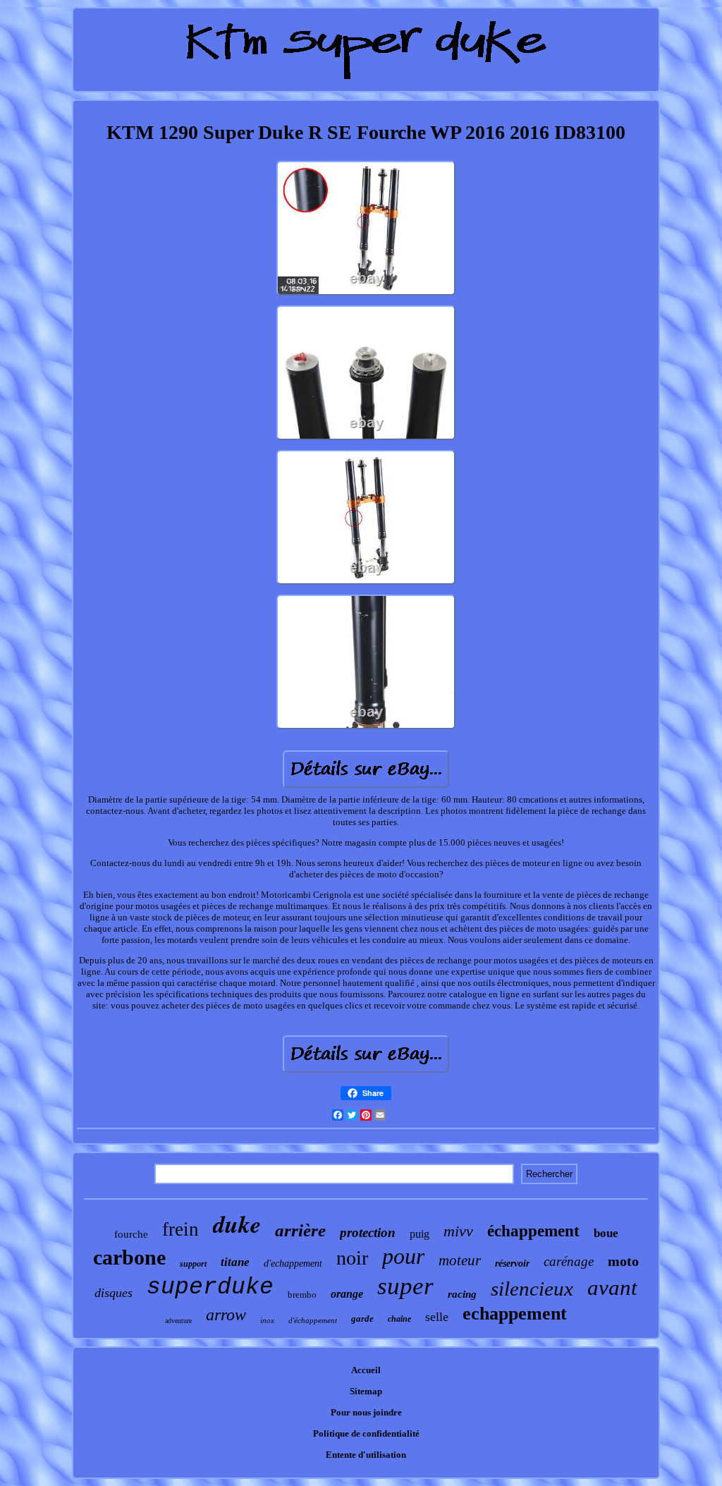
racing (462, 1294)
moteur (460, 1260)
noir (352, 1258)
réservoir (512, 1263)
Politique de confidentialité (366, 1433)
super (405, 1286)
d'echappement (293, 1263)
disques (113, 1293)
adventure (178, 1320)
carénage (569, 1261)
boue (606, 1233)
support (193, 1264)
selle (436, 1317)
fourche (131, 1234)
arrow (226, 1314)
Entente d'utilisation (366, 1454)
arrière (300, 1230)
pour (403, 1256)
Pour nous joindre (366, 1412)
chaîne (399, 1319)
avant (612, 1287)
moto (623, 1261)
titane (235, 1262)
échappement (533, 1231)
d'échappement (312, 1320)
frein (180, 1229)
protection (368, 1232)
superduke (210, 1287)
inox (267, 1320)
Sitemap (366, 1391)
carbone (129, 1257)
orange (347, 1294)
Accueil (366, 1370)
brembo (302, 1294)
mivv (458, 1231)
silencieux (532, 1288)
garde (362, 1318)
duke (237, 1224)
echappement (515, 1313)
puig (419, 1234)
